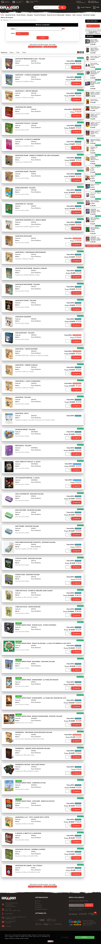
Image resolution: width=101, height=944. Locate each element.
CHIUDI (98, 933)
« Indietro (31, 46)
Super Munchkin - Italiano (25, 188)
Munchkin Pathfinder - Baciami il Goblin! (31, 268)
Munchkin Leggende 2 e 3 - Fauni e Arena (30, 220)
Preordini (89, 36)
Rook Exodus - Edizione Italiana (95, 100)
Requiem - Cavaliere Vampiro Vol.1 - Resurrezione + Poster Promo (95, 116)
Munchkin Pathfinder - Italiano (27, 284)
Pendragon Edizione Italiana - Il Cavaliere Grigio (96, 140)
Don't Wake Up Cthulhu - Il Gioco (27, 461)
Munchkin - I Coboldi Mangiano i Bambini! (31, 75)
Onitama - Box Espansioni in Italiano (94, 148)
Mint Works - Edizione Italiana (27, 526)
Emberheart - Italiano (94, 176)
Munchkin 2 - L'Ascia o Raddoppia (27, 381)
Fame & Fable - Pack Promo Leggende (96, 57)
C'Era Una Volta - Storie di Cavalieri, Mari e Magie (33, 590)
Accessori (79, 15)
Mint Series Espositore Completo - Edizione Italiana (35, 542)
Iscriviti (88, 905)
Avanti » (54, 46)
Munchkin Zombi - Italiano (25, 171)
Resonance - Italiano (23, 445)
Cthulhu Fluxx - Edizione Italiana (28, 558)
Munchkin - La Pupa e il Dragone (27, 139)
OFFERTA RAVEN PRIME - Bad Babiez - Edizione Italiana (35, 661)
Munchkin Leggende (23, 316)
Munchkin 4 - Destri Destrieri (26, 349)
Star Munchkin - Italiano (24, 333)
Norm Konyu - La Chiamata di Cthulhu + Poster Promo (95, 107)
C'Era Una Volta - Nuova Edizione (27, 607)
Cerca (13, 29)
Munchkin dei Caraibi (23, 107)
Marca (13, 33)
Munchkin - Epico (21, 413)
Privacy (32, 938)
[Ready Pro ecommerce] (50, 941)
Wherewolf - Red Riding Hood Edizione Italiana (33, 732)
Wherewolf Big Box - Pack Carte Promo (30, 764)
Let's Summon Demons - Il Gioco (27, 478)
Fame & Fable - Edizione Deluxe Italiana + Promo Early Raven (95, 41)
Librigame (30, 15)
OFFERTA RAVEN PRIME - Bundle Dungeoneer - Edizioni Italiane (38, 716)
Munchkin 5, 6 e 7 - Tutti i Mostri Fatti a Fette (32, 817)
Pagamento (39, 907)
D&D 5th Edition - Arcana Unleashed (95, 201)
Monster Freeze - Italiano (25, 429)
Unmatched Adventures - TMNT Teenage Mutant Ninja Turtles (95, 72)
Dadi (73, 15)
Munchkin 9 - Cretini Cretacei (26, 91)
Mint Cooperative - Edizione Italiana (29, 494)
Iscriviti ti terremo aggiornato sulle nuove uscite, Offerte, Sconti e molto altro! (81, 909)
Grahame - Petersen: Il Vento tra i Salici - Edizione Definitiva (95, 93)
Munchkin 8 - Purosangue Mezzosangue (30, 252)
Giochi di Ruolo (21, 15)
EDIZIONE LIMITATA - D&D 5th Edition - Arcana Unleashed (95, 211)
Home (2, 15)
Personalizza (65, 937)
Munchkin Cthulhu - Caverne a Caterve (30, 849)
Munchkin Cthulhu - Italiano (26, 123)
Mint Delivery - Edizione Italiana (28, 510)
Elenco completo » (93, 245)
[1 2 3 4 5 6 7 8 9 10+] (68, 67)
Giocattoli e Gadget (89, 15)
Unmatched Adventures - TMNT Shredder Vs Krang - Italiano (95, 83)
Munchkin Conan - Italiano (25, 300)
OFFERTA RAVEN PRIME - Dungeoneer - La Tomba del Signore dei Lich (40, 698)
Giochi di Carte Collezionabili (55, 15)
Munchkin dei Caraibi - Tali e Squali (28, 865)
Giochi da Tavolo (10, 15)
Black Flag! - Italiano (96, 193)
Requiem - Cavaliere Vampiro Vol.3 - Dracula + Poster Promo (95, 133)
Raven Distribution (36, 63)
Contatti (38, 901)
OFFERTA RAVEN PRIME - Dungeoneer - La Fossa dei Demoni (36, 679)
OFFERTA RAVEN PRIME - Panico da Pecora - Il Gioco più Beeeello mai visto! (43, 643)
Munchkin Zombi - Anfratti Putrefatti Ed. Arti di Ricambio (37, 155)
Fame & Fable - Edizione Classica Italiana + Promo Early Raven (95, 50)
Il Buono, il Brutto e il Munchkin (28, 833)
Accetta (84, 937)
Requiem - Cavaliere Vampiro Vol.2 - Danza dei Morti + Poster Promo (95, 124)
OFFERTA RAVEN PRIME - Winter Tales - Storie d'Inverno (35, 625)
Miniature (68, 15)
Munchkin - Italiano (23, 397)
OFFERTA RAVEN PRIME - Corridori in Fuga (30, 783)
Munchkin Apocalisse (23, 236)
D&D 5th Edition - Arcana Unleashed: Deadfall (95, 228)
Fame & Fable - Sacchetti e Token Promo (95, 64)
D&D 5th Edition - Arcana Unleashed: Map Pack (95, 218)
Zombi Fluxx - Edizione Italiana (27, 574)
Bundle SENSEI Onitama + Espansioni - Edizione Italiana (95, 158)
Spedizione (39, 905)
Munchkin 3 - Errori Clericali (26, 365)
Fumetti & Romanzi (40, 15)
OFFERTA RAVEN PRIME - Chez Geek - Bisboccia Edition (34, 801)
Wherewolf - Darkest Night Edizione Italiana (32, 748)
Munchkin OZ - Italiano (24, 204)
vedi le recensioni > (87, 925)
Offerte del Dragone (7, 17)
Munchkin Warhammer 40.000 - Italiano (30, 59)
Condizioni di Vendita (41, 909)
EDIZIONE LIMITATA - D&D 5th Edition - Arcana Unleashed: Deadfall (95, 239)
